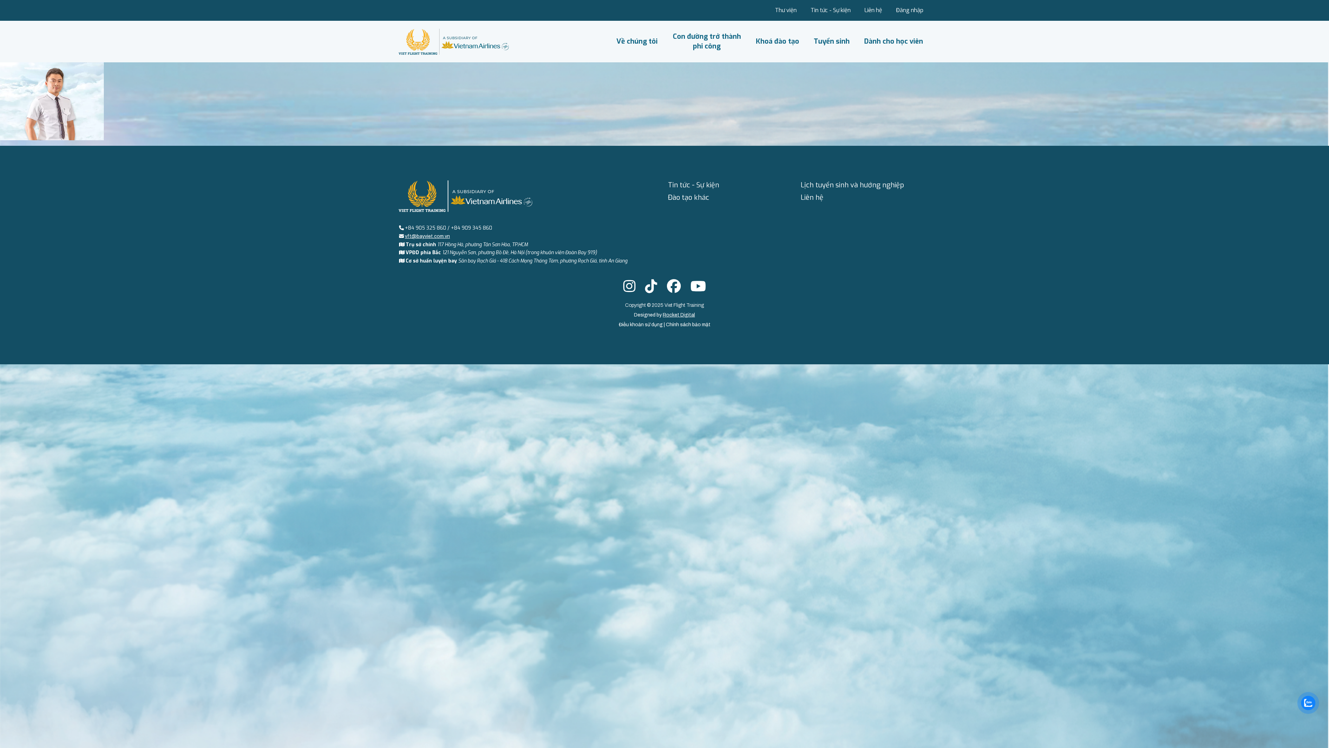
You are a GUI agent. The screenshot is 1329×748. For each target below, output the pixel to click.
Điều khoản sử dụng (641, 324)
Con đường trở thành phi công (707, 41)
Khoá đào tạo (777, 41)
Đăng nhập (909, 10)
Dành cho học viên (893, 41)
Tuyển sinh (832, 41)
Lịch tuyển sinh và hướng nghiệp (852, 185)
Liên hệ (873, 10)
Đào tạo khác (688, 197)
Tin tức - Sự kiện (831, 10)
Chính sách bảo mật (688, 324)
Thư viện (786, 10)
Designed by (664, 315)
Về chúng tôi (637, 41)
